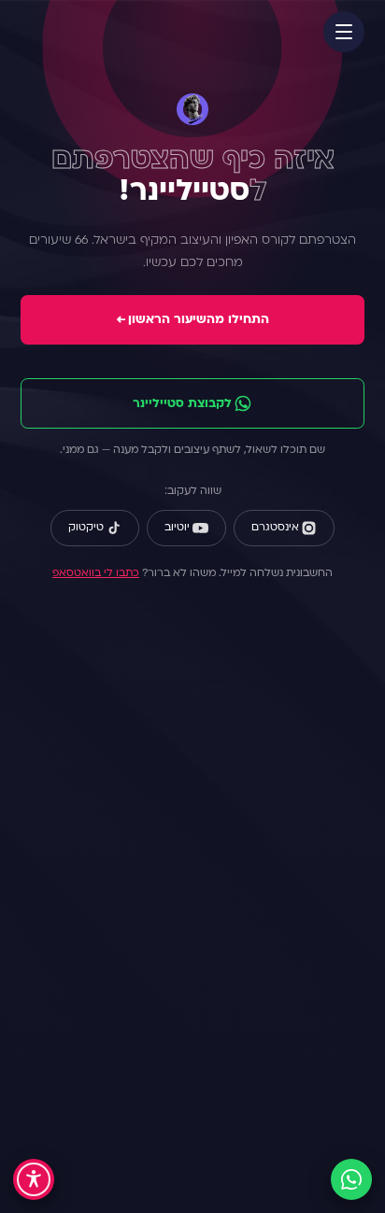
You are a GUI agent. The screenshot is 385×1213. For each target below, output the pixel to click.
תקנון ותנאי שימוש (185, 908)
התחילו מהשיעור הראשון (192, 320)
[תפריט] (343, 31)
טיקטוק (86, 528)
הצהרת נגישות (185, 962)
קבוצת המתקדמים (185, 1079)
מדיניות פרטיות (186, 935)
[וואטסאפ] (351, 1179)
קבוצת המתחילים (186, 1052)
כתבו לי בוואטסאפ (95, 574)
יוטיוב (177, 528)
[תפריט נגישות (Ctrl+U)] (33, 1179)
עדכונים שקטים (186, 1106)
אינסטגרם (275, 528)
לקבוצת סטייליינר (182, 404)
